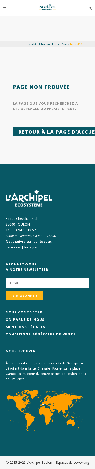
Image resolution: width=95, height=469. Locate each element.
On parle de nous (25, 319)
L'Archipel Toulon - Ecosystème (47, 44)
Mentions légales (25, 327)
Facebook (13, 247)
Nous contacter (24, 312)
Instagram (31, 247)
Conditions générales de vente (41, 334)
